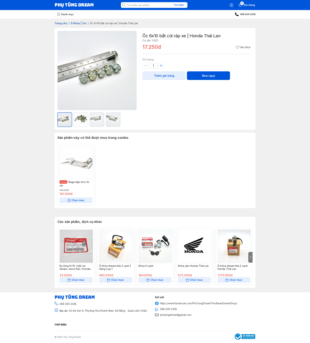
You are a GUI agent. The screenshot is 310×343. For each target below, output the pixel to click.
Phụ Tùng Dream (72, 337)
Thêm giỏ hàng (164, 75)
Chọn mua (78, 200)
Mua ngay (208, 75)
